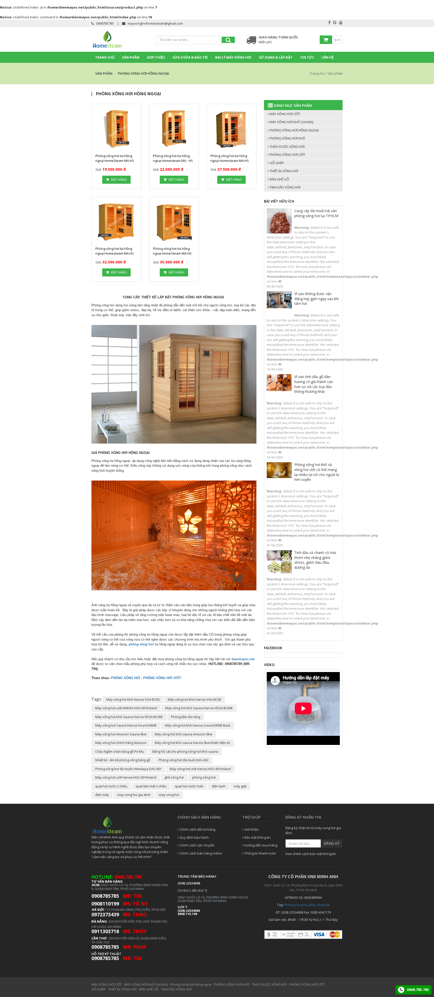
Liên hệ (327, 57)
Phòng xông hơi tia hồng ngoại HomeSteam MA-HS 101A (114, 161)
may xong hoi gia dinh (133, 794)
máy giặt (240, 786)
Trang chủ (105, 57)
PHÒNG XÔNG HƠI (125, 678)
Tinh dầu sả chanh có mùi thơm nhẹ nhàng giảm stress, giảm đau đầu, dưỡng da (315, 560)
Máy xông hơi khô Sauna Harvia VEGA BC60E (199, 708)
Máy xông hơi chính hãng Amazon (120, 742)
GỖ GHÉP (276, 163)
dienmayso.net (243, 659)
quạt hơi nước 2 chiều (111, 786)
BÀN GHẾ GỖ (279, 179)
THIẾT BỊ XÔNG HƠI (283, 171)
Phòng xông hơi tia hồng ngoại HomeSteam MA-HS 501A (172, 253)
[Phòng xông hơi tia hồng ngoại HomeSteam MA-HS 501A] (174, 222)
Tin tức (307, 57)
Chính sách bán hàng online (200, 853)
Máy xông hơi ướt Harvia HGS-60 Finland (125, 777)
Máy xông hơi (319, 905)
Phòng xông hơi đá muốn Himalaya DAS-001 (128, 769)
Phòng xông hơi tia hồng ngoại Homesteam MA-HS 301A (229, 161)
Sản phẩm (130, 57)
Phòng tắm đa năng (185, 717)
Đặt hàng (118, 179)
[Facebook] (329, 22)
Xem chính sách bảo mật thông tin (310, 853)
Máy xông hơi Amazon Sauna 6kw (120, 734)
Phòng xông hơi (296, 905)
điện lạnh (219, 786)
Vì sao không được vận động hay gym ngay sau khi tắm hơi (316, 298)
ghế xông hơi (174, 777)
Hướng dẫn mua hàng (260, 845)
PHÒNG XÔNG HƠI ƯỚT (162, 678)
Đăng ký (331, 843)
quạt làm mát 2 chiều (151, 786)
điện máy (102, 794)
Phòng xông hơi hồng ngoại (294, 130)
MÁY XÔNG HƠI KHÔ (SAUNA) (291, 122)
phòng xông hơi (141, 644)
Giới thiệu (156, 57)
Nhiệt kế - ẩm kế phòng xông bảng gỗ (122, 760)
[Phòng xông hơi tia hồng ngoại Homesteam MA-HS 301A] (231, 129)
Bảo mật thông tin (257, 837)
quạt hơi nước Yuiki (189, 786)
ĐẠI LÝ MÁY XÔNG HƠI (233, 57)
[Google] (335, 22)
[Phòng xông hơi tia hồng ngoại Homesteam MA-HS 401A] (116, 222)
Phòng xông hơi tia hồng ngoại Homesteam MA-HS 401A (114, 253)
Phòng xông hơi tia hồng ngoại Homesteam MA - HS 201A (173, 161)
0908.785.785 (417, 989)
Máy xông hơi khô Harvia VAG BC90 (194, 699)
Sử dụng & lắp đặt (276, 57)
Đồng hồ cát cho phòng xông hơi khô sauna (185, 751)
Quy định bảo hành (194, 837)
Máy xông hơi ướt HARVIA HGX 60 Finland (126, 708)
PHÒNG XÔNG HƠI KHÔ (287, 138)
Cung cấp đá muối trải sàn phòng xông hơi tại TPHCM (316, 213)
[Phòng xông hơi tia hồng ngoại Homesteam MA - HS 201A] (174, 129)
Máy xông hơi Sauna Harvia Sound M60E (126, 725)
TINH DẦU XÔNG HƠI (284, 187)
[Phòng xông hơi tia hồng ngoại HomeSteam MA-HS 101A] (116, 129)
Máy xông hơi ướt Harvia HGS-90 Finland (200, 769)
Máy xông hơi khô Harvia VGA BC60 (132, 699)
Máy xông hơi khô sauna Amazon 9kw (183, 734)
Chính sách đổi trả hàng (197, 829)
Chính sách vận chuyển (196, 845)
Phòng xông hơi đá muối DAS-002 (183, 760)
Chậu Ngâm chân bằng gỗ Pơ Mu (119, 751)
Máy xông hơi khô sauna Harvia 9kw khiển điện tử (192, 742)
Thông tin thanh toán (260, 853)
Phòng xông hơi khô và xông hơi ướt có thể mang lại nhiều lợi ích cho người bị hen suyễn (316, 472)
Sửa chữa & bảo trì (190, 57)
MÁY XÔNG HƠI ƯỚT (284, 114)
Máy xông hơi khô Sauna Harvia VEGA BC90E (129, 717)
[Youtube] (341, 22)
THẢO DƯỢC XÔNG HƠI (287, 146)
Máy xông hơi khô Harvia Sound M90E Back (197, 725)
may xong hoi (169, 794)
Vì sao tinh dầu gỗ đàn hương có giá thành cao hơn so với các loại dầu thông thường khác (313, 384)
